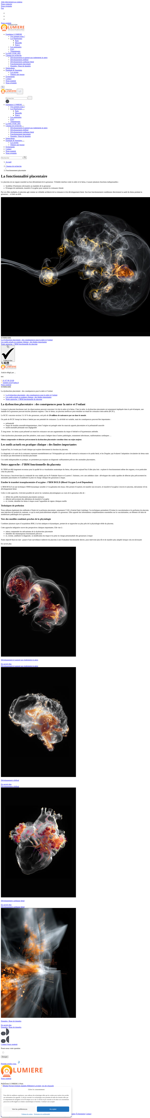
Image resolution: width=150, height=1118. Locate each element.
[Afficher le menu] (20, 91)
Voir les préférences (19, 1109)
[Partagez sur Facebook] (5, 364)
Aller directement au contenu (11, 2)
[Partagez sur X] (2, 364)
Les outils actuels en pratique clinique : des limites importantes (28, 397)
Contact (88, 1114)
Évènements (80, 1114)
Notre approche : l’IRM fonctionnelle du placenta (24, 399)
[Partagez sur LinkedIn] (8, 364)
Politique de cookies (27, 1114)
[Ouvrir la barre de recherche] (3, 87)
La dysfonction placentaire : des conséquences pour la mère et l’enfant (31, 395)
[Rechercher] (30, 98)
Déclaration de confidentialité (42, 1114)
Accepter (53, 1109)
